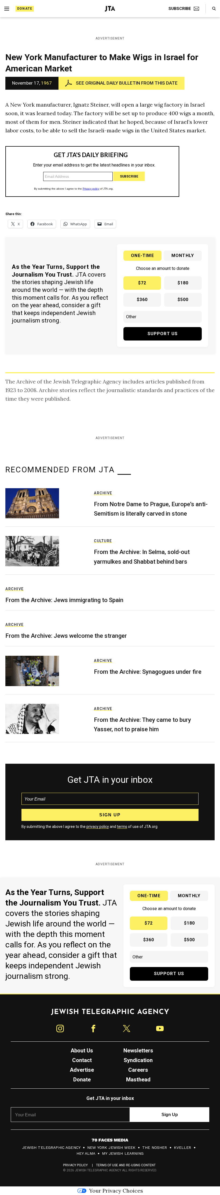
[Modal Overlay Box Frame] (110, 597)
